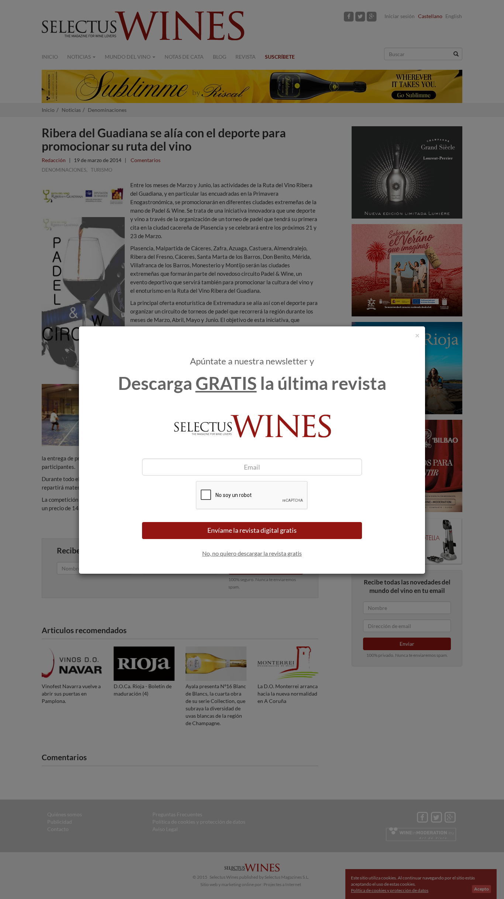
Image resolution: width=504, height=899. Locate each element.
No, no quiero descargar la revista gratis (252, 553)
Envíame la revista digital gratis (252, 530)
